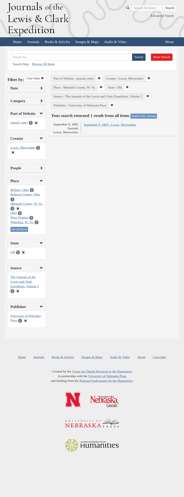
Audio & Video (115, 42)
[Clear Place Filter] (17, 208)
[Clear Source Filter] (17, 291)
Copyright (159, 357)
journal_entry (19, 122)
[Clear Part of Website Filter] (36, 123)
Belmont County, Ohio (25, 194)
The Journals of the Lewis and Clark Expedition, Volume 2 (24, 281)
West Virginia (19, 217)
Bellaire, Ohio (19, 190)
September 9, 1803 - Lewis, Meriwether (110, 124)
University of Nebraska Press (107, 376)
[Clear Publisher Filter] (25, 320)
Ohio (13, 213)
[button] (99, 78)
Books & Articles (57, 42)
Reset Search (161, 57)
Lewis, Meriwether (22, 147)
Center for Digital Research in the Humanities (102, 371)
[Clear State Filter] (23, 252)
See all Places (19, 229)
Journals (33, 42)
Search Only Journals (144, 116)
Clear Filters (33, 78)
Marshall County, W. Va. (26, 204)
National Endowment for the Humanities (105, 381)
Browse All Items (43, 64)
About (169, 42)
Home (17, 42)
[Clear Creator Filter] (12, 152)
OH (12, 252)
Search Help (21, 64)
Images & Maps (87, 42)
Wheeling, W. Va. (22, 222)
